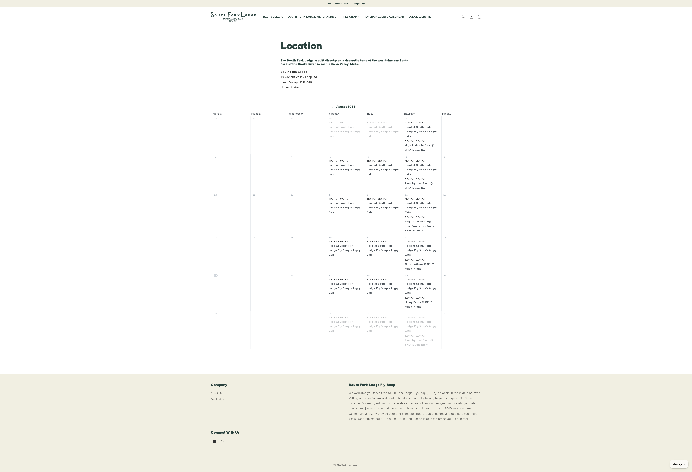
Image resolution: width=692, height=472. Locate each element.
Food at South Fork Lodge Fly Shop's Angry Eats (344, 131)
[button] (313, 17)
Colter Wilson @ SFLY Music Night (419, 266)
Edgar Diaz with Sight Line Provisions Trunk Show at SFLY (419, 226)
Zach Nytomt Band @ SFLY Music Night (419, 185)
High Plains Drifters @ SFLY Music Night (419, 147)
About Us (216, 393)
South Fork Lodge (350, 465)
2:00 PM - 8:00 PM (415, 217)
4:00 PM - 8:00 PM (338, 122)
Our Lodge (217, 399)
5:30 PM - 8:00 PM (415, 141)
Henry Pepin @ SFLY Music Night (418, 304)
